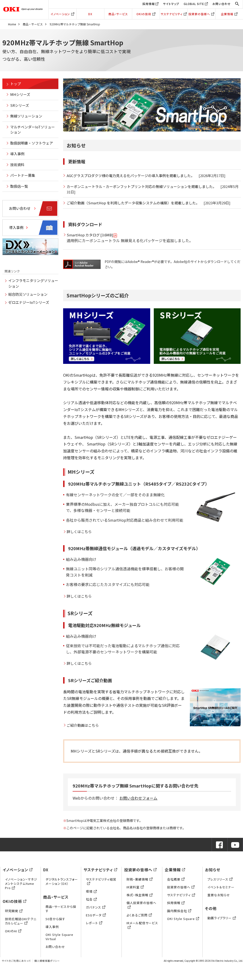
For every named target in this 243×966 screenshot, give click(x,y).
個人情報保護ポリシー (47, 960)
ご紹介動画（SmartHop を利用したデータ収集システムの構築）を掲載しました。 (133, 202)
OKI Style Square (181, 918)
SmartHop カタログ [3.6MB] (90, 234)
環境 (89, 891)
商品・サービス (118, 14)
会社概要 (173, 879)
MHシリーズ (20, 94)
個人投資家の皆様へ (141, 902)
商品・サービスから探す (61, 908)
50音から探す (55, 919)
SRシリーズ (19, 105)
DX (90, 14)
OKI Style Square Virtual (59, 936)
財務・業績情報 (137, 879)
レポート (92, 923)
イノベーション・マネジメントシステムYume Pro (21, 883)
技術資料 (17, 164)
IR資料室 (133, 887)
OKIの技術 (143, 14)
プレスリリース (217, 879)
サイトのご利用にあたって (16, 960)
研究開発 (11, 911)
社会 (89, 899)
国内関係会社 (177, 911)
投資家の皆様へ (199, 14)
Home (12, 24)
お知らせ (212, 869)
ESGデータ (94, 915)
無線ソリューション (26, 115)
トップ (15, 83)
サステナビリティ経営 (101, 879)
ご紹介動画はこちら (83, 725)
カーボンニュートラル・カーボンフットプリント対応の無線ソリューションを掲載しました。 (141, 186)
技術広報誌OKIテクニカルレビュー (21, 921)
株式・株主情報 (137, 895)
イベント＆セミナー (220, 887)
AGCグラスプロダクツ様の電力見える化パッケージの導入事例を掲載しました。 (130, 175)
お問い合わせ (221, 4)
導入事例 (17, 153)
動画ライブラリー (219, 918)
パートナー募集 (22, 175)
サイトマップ (171, 4)
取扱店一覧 (19, 186)
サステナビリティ (171, 14)
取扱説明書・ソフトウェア (31, 143)
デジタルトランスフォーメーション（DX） (62, 881)
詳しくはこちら (79, 531)
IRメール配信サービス (142, 923)
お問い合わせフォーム (138, 798)
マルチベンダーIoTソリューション (32, 129)
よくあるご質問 (137, 915)
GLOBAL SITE (194, 4)
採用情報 (148, 4)
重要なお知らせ (218, 895)
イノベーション (60, 14)
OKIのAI (11, 931)
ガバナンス (93, 907)
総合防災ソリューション (27, 294)
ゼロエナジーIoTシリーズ (28, 302)
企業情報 (227, 14)
